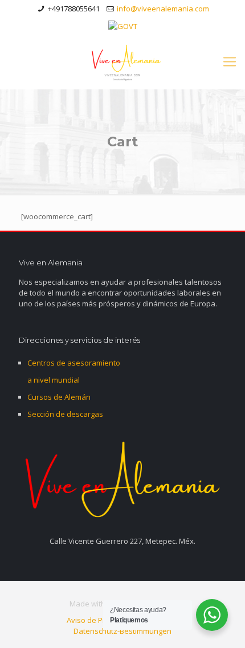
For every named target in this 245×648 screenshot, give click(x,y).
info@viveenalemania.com (163, 8)
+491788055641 (74, 8)
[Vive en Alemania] (122, 61)
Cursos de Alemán (59, 397)
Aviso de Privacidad (100, 620)
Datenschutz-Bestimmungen (123, 631)
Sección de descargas (65, 414)
